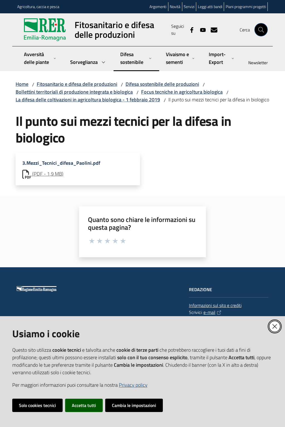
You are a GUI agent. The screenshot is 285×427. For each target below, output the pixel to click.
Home (22, 84)
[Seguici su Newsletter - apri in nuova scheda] (211, 29)
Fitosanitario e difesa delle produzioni (77, 84)
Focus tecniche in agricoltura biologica (182, 92)
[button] (261, 29)
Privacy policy (133, 385)
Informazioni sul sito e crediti (215, 305)
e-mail (209, 312)
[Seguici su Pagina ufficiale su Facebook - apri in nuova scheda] (189, 29)
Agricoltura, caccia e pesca (38, 6)
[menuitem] (255, 63)
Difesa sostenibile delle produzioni (162, 84)
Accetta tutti (84, 405)
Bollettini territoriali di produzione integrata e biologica (74, 92)
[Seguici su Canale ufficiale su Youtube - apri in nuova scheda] (200, 29)
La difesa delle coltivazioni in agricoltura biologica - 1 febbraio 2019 (88, 99)
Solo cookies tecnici (37, 405)
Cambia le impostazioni (134, 405)
